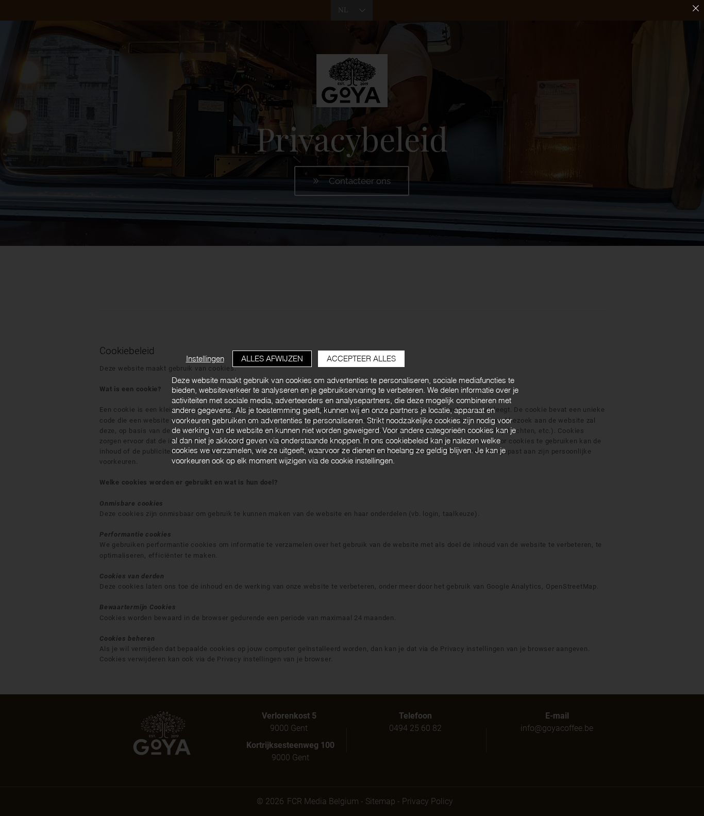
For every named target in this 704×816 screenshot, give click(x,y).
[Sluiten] (696, 9)
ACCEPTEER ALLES (361, 358)
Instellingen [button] (205, 358)
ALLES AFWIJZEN (272, 358)
